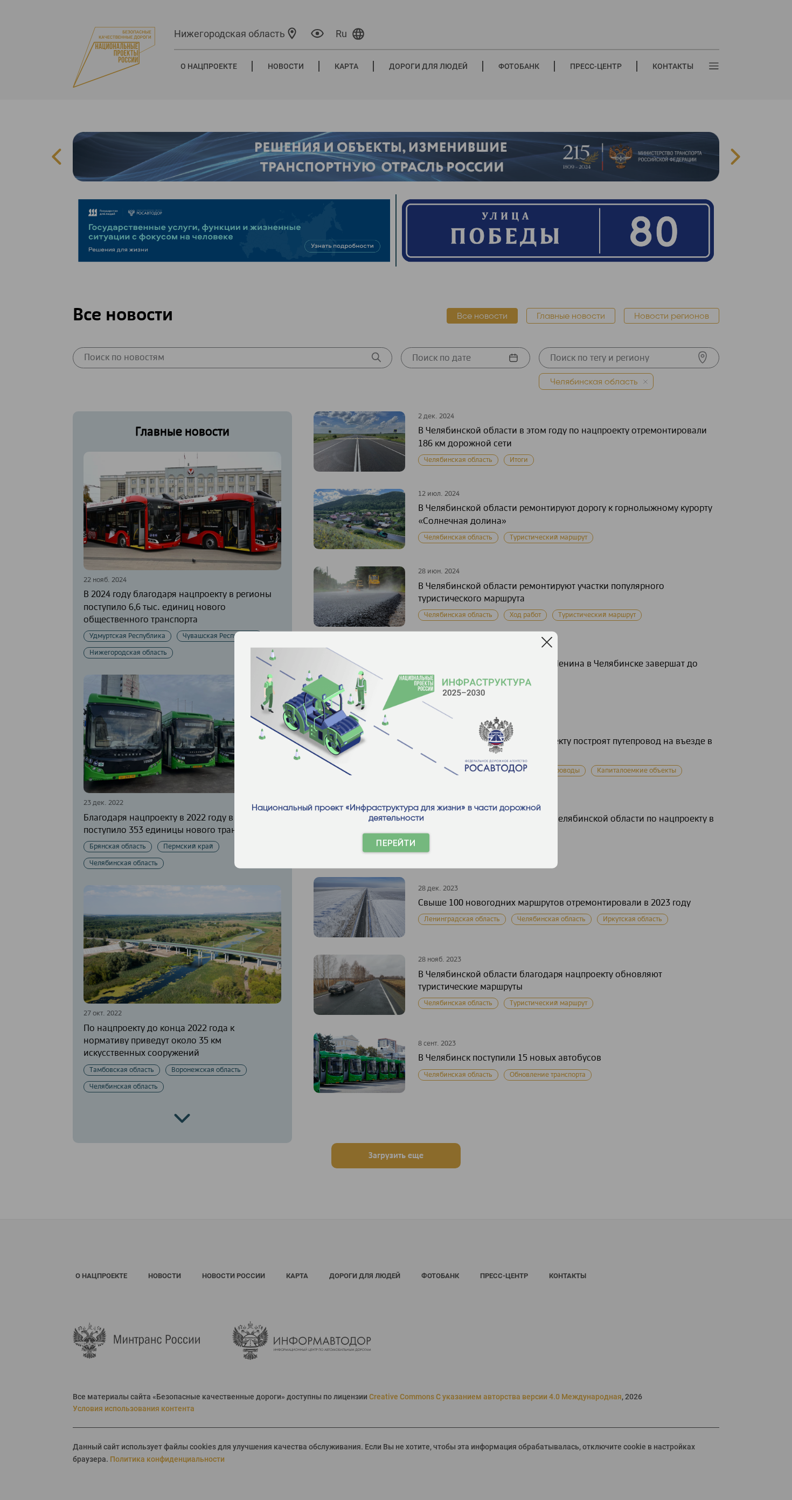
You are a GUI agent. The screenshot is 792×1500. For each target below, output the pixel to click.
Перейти (396, 843)
